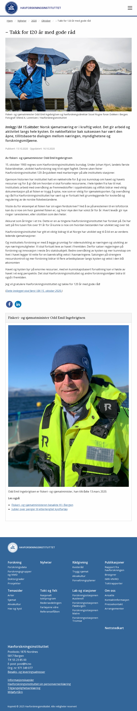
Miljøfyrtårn (15, 692)
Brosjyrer (110, 574)
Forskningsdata (17, 567)
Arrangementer (114, 608)
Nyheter (22, 20)
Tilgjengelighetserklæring (24, 688)
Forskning (15, 562)
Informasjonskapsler (21, 680)
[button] (130, 8)
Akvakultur (79, 576)
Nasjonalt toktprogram (48, 597)
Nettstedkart (114, 628)
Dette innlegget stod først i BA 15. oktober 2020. (34, 291)
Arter (11, 595)
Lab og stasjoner (84, 591)
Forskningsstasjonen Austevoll (85, 597)
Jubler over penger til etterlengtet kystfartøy (40, 509)
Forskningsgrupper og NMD (20, 573)
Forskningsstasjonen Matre (85, 611)
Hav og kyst (15, 608)
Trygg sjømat (80, 571)
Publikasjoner (114, 562)
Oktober (46, 20)
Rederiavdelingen (50, 602)
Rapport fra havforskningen (114, 568)
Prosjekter (14, 583)
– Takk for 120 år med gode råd (73, 20)
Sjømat (12, 599)
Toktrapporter (114, 583)
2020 (34, 20)
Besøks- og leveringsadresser (26, 672)
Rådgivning (80, 562)
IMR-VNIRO (112, 579)
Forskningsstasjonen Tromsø (85, 619)
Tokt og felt (48, 591)
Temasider (15, 591)
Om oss (110, 591)
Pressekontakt (114, 604)
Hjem (10, 20)
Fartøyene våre (49, 607)
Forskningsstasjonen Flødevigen (85, 604)
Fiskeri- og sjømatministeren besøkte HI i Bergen (42, 505)
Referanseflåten (50, 611)
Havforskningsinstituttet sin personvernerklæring (39, 684)
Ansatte (109, 595)
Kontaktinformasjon (117, 599)
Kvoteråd (77, 567)
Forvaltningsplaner (84, 580)
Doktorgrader (16, 579)
